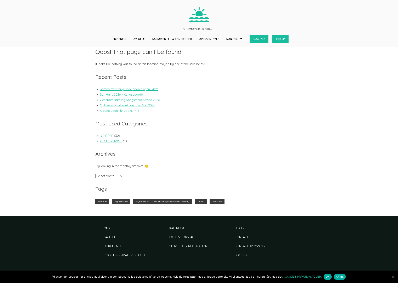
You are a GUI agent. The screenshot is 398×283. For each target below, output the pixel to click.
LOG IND (259, 38)
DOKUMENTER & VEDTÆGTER (172, 38)
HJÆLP (280, 38)
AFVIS (340, 276)
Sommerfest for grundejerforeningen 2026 (129, 89)
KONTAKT (242, 237)
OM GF (108, 228)
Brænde (102, 201)
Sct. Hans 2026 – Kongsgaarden (122, 94)
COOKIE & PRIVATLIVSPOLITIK (124, 255)
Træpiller (217, 201)
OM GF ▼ (139, 38)
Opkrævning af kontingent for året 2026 (127, 105)
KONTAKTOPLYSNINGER (251, 246)
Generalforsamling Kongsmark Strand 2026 (130, 100)
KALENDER (176, 228)
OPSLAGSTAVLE (209, 38)
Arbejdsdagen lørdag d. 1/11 (119, 111)
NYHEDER (119, 38)
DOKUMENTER (114, 246)
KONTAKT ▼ (234, 38)
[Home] (199, 14)
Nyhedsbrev (121, 201)
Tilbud (200, 201)
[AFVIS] (393, 277)
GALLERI (109, 237)
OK (328, 276)
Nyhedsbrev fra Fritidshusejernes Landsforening (162, 201)
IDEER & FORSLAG (181, 237)
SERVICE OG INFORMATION (188, 246)
